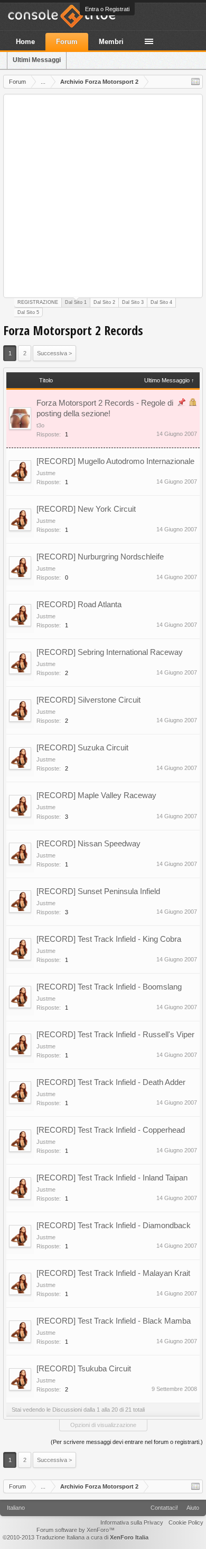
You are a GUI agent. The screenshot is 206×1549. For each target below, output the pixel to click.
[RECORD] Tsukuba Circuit (83, 1368)
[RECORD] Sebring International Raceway (109, 652)
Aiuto (192, 1507)
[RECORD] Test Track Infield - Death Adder (110, 1082)
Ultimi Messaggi (37, 60)
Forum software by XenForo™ (75, 1530)
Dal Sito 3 (133, 302)
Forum (67, 42)
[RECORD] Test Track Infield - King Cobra (108, 938)
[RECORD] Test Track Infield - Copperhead (110, 1129)
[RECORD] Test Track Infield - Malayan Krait (113, 1272)
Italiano (16, 1507)
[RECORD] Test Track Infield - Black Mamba (113, 1320)
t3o (40, 425)
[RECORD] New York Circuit (86, 508)
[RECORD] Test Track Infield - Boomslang (109, 986)
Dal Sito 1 (76, 302)
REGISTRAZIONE (37, 302)
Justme (45, 473)
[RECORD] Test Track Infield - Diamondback (113, 1225)
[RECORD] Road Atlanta (78, 604)
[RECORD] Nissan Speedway (88, 843)
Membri (111, 42)
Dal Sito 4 (161, 302)
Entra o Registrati (107, 9)
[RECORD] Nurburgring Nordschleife (100, 556)
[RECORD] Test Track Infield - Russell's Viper (115, 1034)
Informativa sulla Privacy (131, 1522)
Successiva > (54, 353)
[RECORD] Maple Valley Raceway (96, 795)
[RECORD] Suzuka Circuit (82, 747)
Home (25, 42)
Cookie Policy (185, 1522)
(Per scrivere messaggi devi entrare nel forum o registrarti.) (127, 1442)
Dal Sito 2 (104, 302)
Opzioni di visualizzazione (103, 1425)
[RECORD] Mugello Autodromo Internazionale (115, 461)
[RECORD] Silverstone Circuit (88, 699)
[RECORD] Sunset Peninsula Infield (98, 891)
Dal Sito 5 (28, 312)
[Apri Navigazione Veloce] (195, 81)
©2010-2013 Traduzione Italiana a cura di (75, 1537)
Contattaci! (164, 1507)
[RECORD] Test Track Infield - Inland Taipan (112, 1177)
